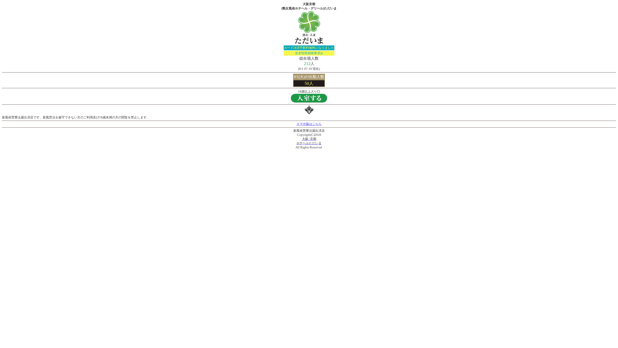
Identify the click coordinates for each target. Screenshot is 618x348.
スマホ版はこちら (309, 124)
